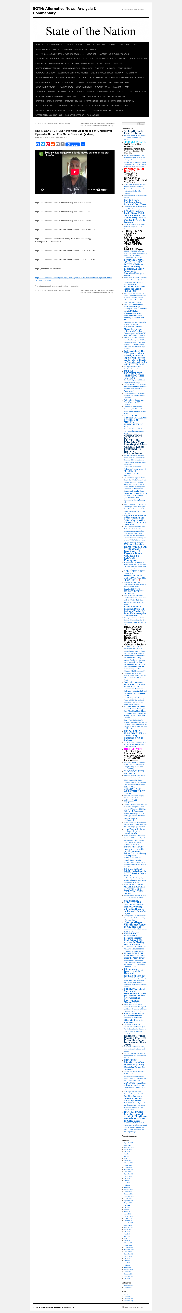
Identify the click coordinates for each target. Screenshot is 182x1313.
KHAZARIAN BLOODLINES (45, 87)
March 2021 (127, 1241)
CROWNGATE (87, 68)
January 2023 (128, 1192)
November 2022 (128, 1196)
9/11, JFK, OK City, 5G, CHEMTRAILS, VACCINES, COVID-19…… (60, 54)
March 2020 (127, 1267)
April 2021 (127, 1238)
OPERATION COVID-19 (73, 101)
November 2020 (128, 1249)
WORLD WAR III (93, 115)
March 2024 (127, 1160)
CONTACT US (117, 63)
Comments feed (128, 1298)
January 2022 (128, 1218)
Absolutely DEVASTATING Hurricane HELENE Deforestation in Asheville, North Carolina (135, 584)
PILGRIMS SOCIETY (85, 105)
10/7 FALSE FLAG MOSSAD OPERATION (57, 44)
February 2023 (128, 1189)
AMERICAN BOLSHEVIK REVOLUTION (114, 54)
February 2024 (128, 1163)
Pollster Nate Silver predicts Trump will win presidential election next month (134, 431)
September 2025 (128, 1143)
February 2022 (128, 1216)
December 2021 (128, 1220)
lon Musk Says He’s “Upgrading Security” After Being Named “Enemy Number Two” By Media (135, 880)
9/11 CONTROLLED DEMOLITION (70, 49)
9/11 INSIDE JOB (91, 49)
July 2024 (127, 1152)
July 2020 (127, 1258)
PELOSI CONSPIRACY (66, 105)
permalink (75, 286)
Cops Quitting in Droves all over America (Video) (52, 123)
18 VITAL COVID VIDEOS (85, 44)
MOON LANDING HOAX (105, 91)
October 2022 (128, 1198)
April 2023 (127, 1185)
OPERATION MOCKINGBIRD (95, 101)
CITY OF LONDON (103, 63)
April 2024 (127, 1158)
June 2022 (127, 1207)
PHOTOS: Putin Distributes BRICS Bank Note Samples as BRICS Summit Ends (134, 226)
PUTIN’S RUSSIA (101, 105)
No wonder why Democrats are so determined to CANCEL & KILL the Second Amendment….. (135, 898)
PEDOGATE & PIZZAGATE (46, 105)
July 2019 (127, 1278)
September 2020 (128, 1254)
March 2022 (127, 1214)
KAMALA (81, 82)
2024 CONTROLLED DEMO (46, 49)
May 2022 (127, 1209)
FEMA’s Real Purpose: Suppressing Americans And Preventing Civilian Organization (134, 395)
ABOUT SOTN (92, 54)
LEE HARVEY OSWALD (66, 91)
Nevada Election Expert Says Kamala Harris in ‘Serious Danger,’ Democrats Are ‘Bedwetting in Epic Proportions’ (135, 824)
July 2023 (127, 1178)
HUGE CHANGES (96, 77)
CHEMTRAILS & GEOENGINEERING (49, 63)
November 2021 (128, 1223)
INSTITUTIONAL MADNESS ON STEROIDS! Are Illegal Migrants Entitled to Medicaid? (135, 744)
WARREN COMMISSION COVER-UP (49, 115)
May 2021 (127, 1236)
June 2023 (127, 1180)
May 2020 (127, 1263)
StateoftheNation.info (134, 148)
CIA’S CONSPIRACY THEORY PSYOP (79, 63)
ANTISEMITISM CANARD (70, 59)
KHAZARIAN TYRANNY (121, 87)
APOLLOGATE (88, 59)
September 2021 (128, 1227)
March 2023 (127, 1187)
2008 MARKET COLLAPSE (107, 44)
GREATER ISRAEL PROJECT (102, 73)
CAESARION (142, 59)
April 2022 (127, 1212)
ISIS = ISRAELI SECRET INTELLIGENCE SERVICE (124, 77)
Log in (126, 1294)
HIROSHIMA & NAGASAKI (66, 77)
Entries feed (127, 1296)
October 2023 (128, 1172)
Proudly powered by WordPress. (134, 1307)
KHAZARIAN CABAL (65, 87)
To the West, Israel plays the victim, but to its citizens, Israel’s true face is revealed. (134, 1049)
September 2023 (128, 1174)
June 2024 (127, 1154)
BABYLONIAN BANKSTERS (106, 59)
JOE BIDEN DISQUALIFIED (65, 82)
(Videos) (97, 124)
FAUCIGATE (111, 68)
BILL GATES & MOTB (127, 59)
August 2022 (128, 1203)
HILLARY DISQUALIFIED (45, 77)
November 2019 (128, 1276)
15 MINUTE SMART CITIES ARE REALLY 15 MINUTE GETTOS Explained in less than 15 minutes (134, 949)
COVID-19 (71, 68)
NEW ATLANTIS (140, 91)
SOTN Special (128, 1285)
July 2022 (127, 1205)
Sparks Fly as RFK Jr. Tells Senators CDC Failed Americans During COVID (135, 137)
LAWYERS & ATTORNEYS (45, 91)
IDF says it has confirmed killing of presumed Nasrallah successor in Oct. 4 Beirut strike (135, 1055)
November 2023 (128, 1169)
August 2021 (128, 1229)
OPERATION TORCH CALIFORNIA (121, 101)
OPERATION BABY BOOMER (114, 96)
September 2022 (128, 1200)
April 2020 (127, 1265)
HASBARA (119, 73)
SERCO (71, 110)
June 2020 (127, 1261)
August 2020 (128, 1256)
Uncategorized (57, 286)
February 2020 (128, 1269)
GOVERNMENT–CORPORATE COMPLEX (73, 73)
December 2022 (128, 1194)
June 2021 (127, 1234)
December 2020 (128, 1247)
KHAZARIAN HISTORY (84, 87)
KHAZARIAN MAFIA (102, 87)
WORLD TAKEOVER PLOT (74, 115)
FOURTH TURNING (125, 68)
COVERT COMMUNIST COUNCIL (48, 68)
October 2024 (128, 1145)
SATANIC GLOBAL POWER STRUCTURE (51, 110)
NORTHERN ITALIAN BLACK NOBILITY (50, 96)
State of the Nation (60, 137)
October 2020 (128, 1252)
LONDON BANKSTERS (85, 91)
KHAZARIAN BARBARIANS (119, 82)
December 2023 (128, 1167)
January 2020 (128, 1272)
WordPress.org (128, 1301)
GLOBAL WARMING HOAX (45, 73)
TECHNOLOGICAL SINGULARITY (101, 110)
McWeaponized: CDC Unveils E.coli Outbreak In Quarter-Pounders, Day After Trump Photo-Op (134, 918)
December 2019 (128, 1274)
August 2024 (128, 1149)
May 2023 (127, 1183)
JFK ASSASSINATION (44, 82)
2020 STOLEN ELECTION (128, 44)
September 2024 (128, 1147)
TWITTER (119, 110)
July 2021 (127, 1232)
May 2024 (127, 1156)
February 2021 (128, 1243)
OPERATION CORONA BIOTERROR (49, 101)
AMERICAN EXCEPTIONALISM (47, 59)
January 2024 (128, 1165)
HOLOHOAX (82, 77)
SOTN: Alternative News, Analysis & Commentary (64, 10)
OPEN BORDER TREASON (91, 96)
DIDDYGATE (99, 68)
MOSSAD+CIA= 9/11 (124, 91)
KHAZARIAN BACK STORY (97, 82)
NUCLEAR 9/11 (72, 96)
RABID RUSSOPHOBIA (119, 105)
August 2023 (128, 1176)
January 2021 (128, 1245)
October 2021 (128, 1225)
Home (38, 44)
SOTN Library (81, 110)
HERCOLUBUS (131, 73)
